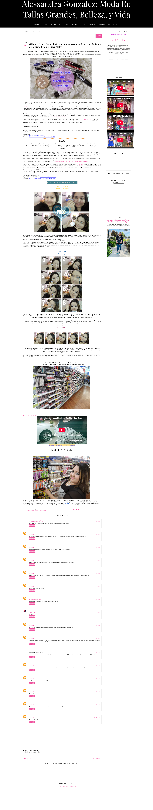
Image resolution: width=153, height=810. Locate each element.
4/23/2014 (97, 691)
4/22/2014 (97, 652)
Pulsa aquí (119, 51)
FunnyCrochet (33, 612)
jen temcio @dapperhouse (36, 521)
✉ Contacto (55, 24)
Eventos (92, 24)
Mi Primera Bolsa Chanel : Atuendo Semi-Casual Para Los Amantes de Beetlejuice (118, 221)
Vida (83, 24)
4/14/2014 (97, 521)
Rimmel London (42, 510)
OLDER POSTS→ (96, 758)
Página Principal (41, 24)
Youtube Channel (88, 119)
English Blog (113, 24)
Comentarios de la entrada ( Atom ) (68, 763)
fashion (32, 510)
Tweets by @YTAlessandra (68, 786)
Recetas (101, 24)
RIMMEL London (28, 106)
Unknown (31, 534)
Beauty (28, 510)
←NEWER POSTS (28, 758)
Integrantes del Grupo (35, 599)
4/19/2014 (97, 547)
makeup (37, 510)
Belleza (75, 24)
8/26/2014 (97, 717)
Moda (66, 24)
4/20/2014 (97, 638)
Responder (32, 526)
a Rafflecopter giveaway (30, 415)
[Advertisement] (44, 769)
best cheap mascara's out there (58, 116)
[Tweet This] (74, 509)
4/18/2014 (97, 534)
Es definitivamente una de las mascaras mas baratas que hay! (71, 161)
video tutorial (79, 164)
